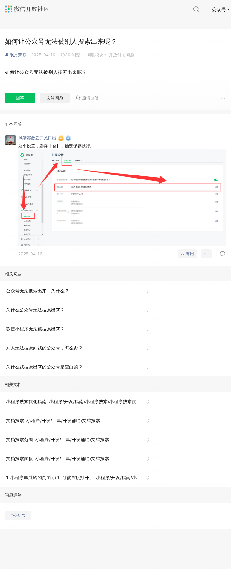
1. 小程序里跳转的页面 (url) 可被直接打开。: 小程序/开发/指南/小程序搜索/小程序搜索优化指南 (80, 477)
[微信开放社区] (28, 9)
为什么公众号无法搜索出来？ (35, 310)
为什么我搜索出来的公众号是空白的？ (44, 367)
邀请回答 (90, 97)
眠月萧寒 (18, 54)
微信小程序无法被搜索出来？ (35, 329)
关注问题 (54, 97)
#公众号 (18, 515)
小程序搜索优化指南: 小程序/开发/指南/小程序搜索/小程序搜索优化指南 (78, 401)
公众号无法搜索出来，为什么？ (37, 291)
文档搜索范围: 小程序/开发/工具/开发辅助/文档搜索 (57, 439)
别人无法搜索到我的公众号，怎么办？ (44, 348)
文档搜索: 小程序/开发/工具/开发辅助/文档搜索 (53, 420)
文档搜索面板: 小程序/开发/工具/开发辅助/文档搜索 (57, 458)
